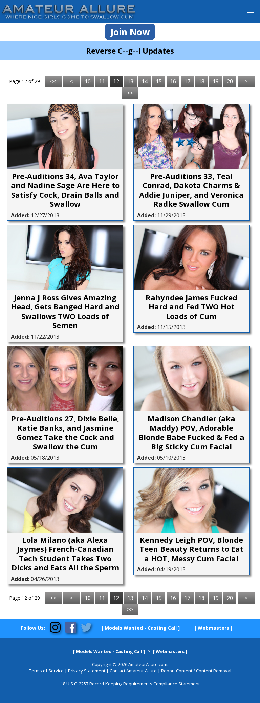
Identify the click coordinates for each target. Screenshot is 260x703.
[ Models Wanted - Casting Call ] (141, 628)
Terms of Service (46, 671)
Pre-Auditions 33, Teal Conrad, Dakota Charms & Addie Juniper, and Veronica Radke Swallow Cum (191, 190)
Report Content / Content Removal (196, 671)
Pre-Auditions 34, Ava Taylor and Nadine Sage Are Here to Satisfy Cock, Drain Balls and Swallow (65, 190)
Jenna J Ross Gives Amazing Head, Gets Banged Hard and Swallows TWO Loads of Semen (65, 311)
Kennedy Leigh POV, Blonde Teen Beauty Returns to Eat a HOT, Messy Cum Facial (191, 549)
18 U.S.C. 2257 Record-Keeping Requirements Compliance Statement (130, 684)
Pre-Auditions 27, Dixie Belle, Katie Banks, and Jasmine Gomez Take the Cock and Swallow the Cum (65, 432)
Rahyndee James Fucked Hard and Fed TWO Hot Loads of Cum (191, 307)
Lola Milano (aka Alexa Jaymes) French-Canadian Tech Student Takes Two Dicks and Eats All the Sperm (65, 554)
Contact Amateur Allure (133, 671)
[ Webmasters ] (213, 628)
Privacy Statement (86, 671)
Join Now (130, 32)
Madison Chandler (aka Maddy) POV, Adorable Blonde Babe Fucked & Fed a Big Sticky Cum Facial (191, 432)
